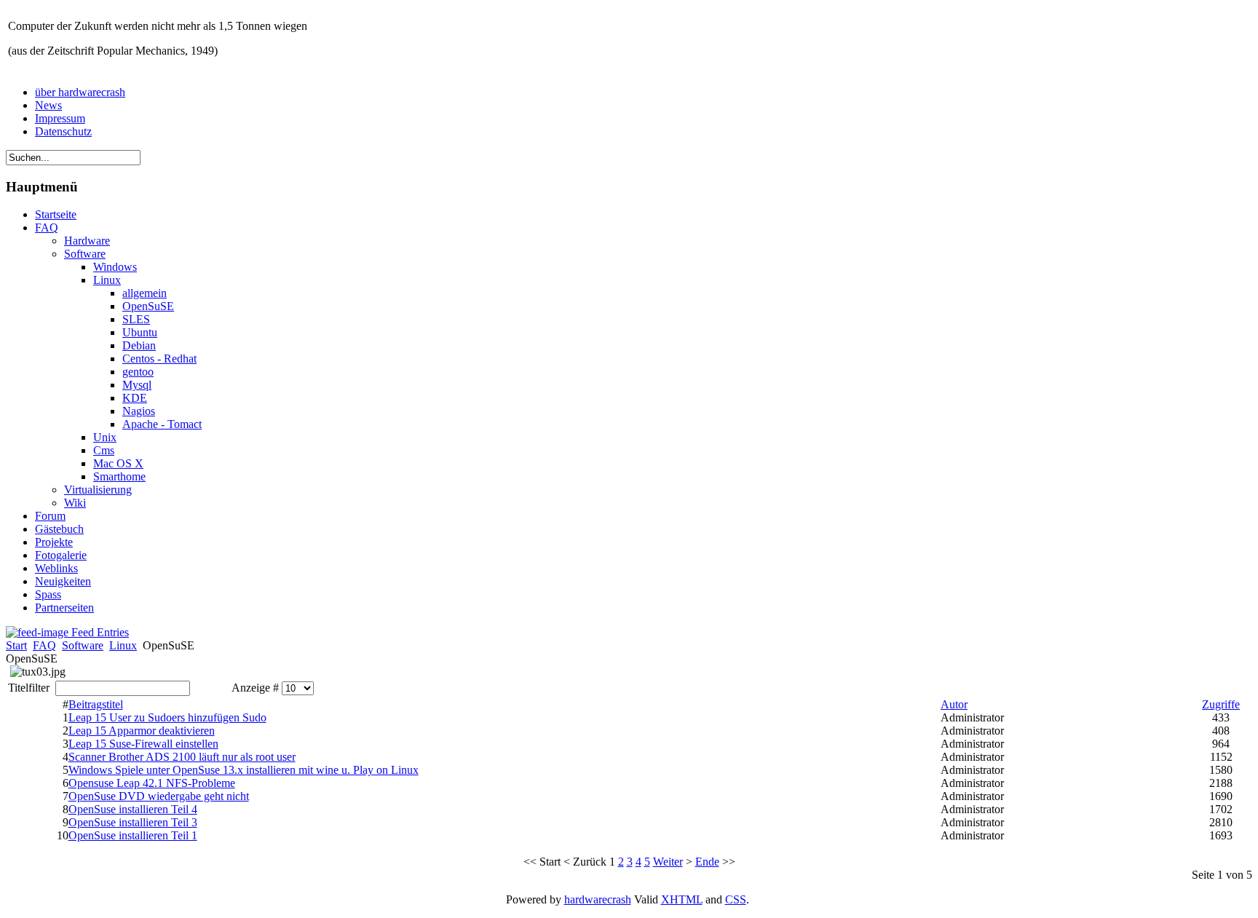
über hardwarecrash (80, 92)
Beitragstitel (95, 704)
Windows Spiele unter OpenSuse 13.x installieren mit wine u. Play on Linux (243, 770)
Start (16, 645)
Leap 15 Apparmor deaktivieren (141, 730)
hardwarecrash (597, 899)
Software (82, 645)
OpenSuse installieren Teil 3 (132, 822)
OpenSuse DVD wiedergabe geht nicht (158, 796)
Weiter (668, 861)
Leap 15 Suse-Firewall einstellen (143, 743)
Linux (123, 645)
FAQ (44, 645)
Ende (707, 861)
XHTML (682, 899)
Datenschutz (63, 131)
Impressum (60, 118)
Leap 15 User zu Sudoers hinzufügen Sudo (167, 717)
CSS (735, 899)
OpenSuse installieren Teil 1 (132, 835)
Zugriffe (1221, 704)
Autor (954, 704)
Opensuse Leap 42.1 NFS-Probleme (151, 783)
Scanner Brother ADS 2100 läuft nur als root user (182, 757)
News (48, 105)
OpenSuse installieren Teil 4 (132, 809)
